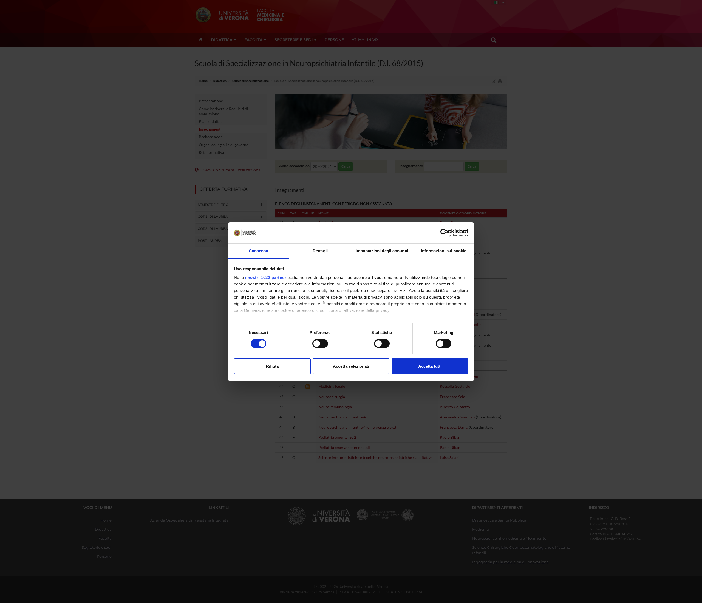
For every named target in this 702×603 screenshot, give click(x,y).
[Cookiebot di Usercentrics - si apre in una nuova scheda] (444, 233)
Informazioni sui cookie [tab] (443, 250)
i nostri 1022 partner (266, 277)
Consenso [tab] (258, 250)
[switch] (320, 343)
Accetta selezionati (351, 366)
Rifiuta (272, 366)
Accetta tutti (429, 366)
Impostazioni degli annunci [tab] (382, 250)
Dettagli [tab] (320, 250)
